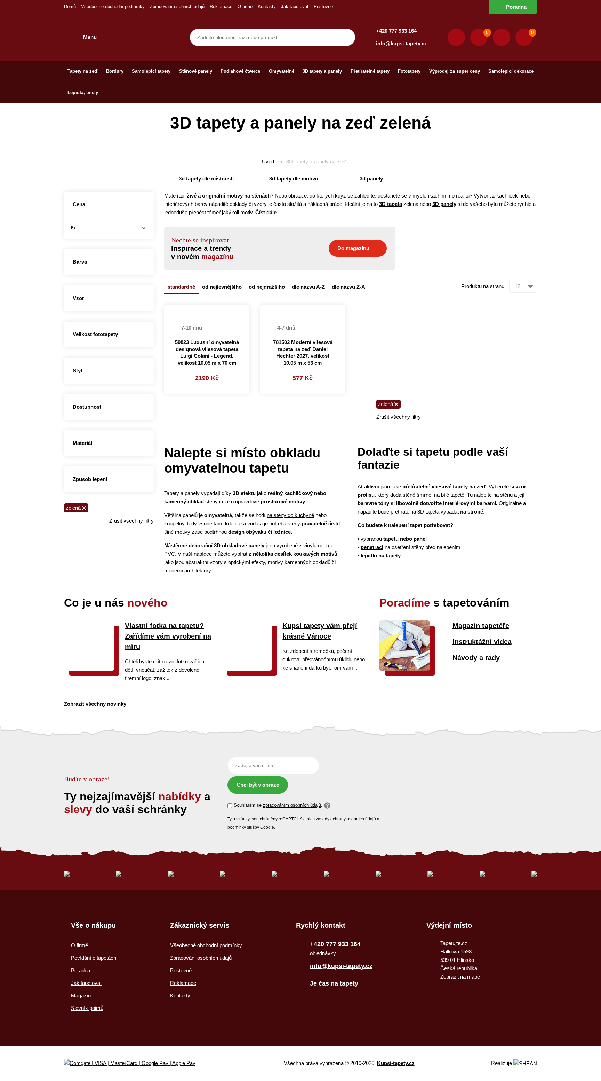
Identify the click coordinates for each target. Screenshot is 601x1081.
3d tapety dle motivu (293, 179)
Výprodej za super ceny (454, 71)
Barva (80, 262)
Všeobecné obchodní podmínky (113, 6)
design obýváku (247, 532)
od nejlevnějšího (222, 287)
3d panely (371, 179)
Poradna (516, 7)
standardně (181, 287)
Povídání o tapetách (93, 958)
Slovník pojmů (87, 1008)
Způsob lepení (90, 479)
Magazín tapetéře (480, 626)
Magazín (81, 995)
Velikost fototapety (95, 334)
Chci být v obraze (258, 785)
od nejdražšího (267, 287)
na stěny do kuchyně (290, 515)
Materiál (82, 443)
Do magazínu (353, 248)
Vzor (78, 298)
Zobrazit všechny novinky (95, 704)
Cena (79, 204)
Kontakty (267, 6)
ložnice (282, 532)
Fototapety (409, 71)
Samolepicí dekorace (511, 71)
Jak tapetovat (294, 6)
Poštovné (323, 6)
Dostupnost (87, 407)
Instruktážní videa (482, 642)
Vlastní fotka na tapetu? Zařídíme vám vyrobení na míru (168, 636)
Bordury (114, 71)
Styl (77, 370)
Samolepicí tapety (151, 71)
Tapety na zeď (82, 71)
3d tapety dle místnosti (206, 179)
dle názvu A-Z (308, 287)
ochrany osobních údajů (353, 819)
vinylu (309, 545)
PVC (169, 554)
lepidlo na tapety (381, 555)
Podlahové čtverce (240, 71)
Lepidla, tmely (82, 92)
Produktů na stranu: (483, 286)
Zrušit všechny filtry (131, 521)
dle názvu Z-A (348, 287)
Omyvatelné (281, 71)
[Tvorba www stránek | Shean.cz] (525, 1063)
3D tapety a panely (322, 71)
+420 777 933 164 (396, 31)
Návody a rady (476, 658)
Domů (70, 6)
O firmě (245, 6)
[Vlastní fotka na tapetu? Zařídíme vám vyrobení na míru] (89, 669)
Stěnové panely (195, 71)
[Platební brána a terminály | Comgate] (135, 1063)
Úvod (268, 161)
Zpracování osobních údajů (177, 6)
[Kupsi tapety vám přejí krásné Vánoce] (247, 669)
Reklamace (221, 6)
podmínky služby (243, 827)
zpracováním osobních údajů (292, 805)
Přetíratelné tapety (370, 71)
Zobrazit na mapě (460, 977)
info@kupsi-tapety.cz (401, 43)
